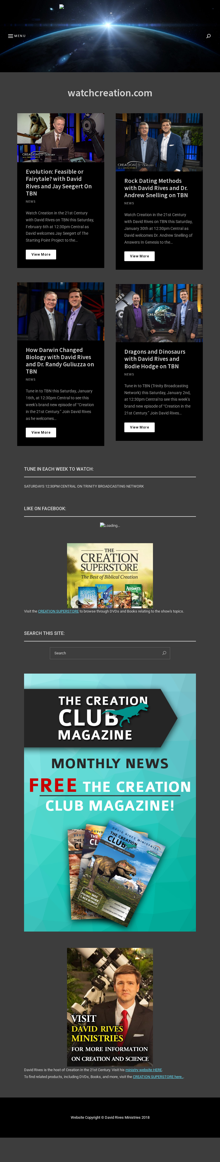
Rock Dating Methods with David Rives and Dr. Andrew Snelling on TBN (156, 188)
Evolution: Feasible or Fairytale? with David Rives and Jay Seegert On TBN (59, 182)
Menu (20, 36)
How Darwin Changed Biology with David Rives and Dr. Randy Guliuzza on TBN (60, 360)
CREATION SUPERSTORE (58, 611)
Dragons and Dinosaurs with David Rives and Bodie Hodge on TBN (154, 359)
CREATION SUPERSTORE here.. (158, 1077)
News (31, 201)
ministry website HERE (143, 1070)
